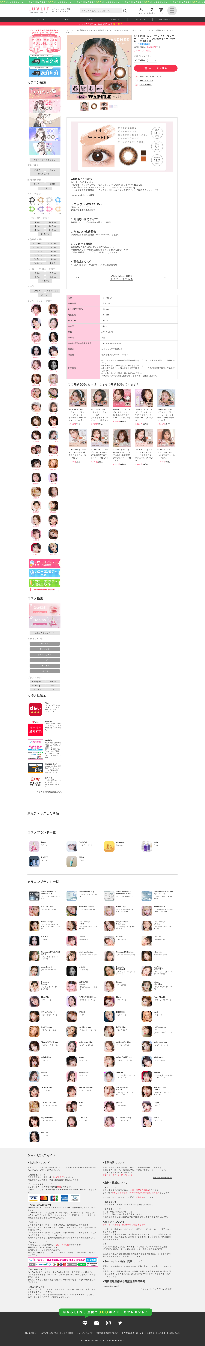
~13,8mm (52, 259)
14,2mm (37, 226)
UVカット (45, 295)
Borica (53, 682)
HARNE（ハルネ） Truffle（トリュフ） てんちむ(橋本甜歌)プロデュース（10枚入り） (122, 455)
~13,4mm (52, 251)
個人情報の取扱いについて (132, 1333)
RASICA (37, 690)
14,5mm (52, 230)
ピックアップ (139, 19)
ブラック (32, 204)
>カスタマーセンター (162, 1178)
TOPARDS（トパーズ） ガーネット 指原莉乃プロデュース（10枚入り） (77, 454)
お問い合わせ (174, 1333)
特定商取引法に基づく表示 (107, 1333)
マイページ (141, 13)
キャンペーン (164, 19)
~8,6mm (52, 273)
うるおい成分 (53, 291)
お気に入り (151, 13)
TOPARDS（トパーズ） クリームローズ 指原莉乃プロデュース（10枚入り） (122, 413)
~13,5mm (37, 255)
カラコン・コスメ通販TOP (76, 30)
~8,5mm (37, 273)
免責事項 (150, 1333)
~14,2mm (37, 263)
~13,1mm (52, 247)
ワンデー (37, 184)
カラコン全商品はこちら (44, 160)
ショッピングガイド (85, 1333)
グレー (49, 204)
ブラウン (41, 204)
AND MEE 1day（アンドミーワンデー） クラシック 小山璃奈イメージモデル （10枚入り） (78, 414)
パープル (41, 213)
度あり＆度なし (45, 174)
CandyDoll (37, 682)
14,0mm (37, 222)
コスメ (65, 19)
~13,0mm (37, 247)
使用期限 (101, 30)
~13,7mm (37, 259)
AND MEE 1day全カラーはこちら (121, 277)
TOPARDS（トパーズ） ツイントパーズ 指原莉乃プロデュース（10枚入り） (100, 454)
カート (161, 13)
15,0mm (45, 234)
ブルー (58, 204)
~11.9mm (37, 244)
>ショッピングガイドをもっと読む (156, 1289)
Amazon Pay (51, 764)
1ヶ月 (45, 188)
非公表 (53, 263)
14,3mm (52, 226)
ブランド (90, 19)
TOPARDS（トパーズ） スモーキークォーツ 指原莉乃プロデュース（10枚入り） (144, 455)
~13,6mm (52, 255)
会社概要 (161, 1333)
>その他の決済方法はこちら (49, 792)
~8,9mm (45, 281)
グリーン (32, 213)
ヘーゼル (58, 213)
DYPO (53, 690)
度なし (53, 170)
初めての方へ (30, 1333)
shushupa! (37, 686)
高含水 (37, 291)
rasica (53, 686)
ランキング (114, 19)
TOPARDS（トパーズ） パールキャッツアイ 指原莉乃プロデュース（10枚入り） (144, 414)
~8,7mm (37, 277)
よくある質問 (67, 1333)
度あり (37, 170)
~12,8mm (52, 244)
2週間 (52, 184)
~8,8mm (52, 277)
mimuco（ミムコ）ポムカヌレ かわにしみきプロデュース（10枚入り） (166, 454)
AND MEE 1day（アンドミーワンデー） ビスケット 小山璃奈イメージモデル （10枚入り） (100, 414)
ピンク (49, 213)
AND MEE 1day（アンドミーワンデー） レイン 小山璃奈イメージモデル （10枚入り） (166, 414)
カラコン (40, 19)
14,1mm (52, 222)
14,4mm (37, 230)
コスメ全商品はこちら (44, 633)
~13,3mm (37, 251)
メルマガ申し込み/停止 (49, 1333)
